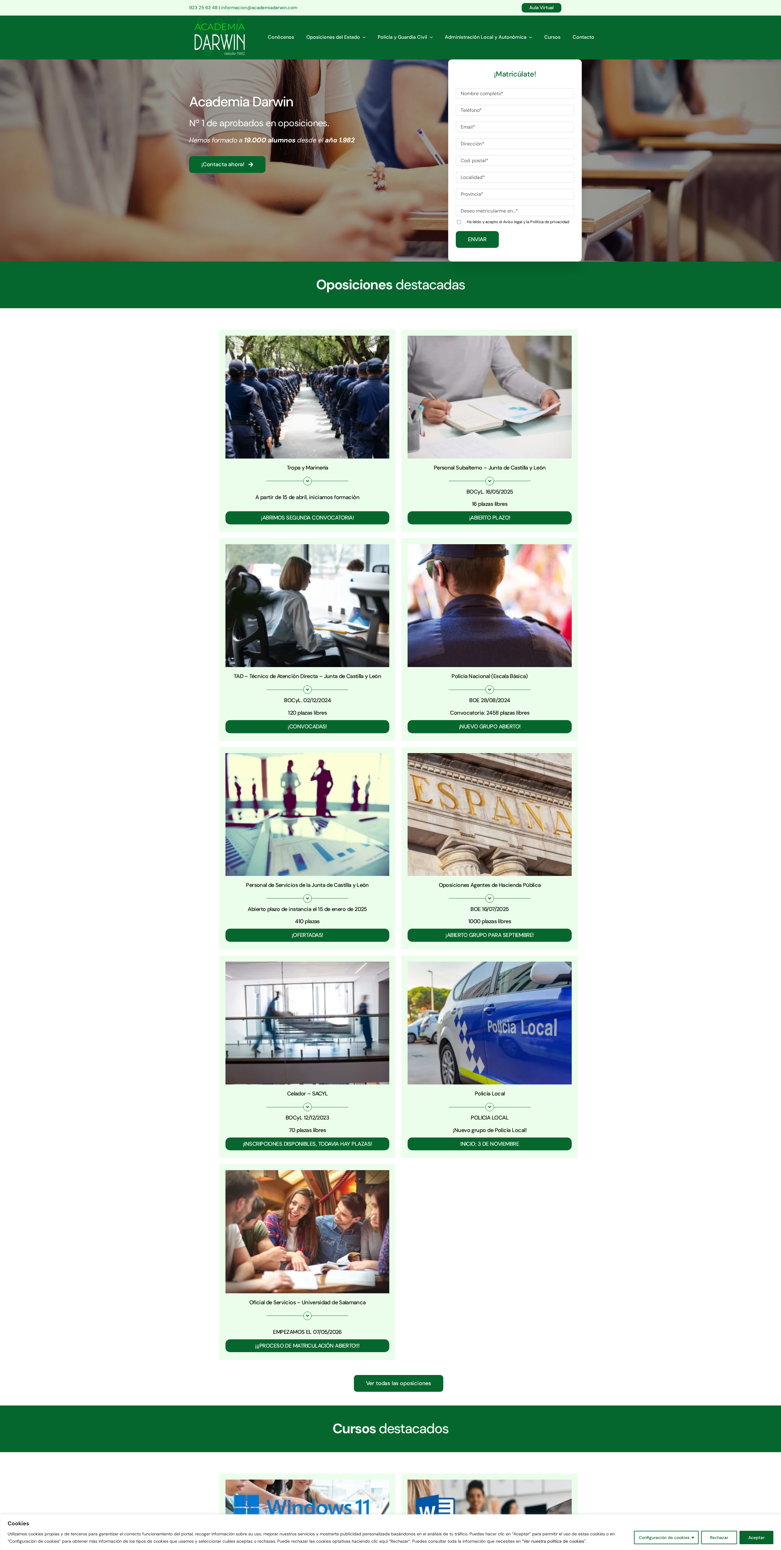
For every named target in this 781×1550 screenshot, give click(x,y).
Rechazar (719, 1537)
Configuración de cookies (664, 1537)
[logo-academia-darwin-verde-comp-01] (219, 20)
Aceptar (756, 1537)
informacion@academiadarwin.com (259, 8)
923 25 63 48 (203, 8)
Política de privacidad (549, 221)
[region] (390, 1532)
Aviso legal (512, 221)
